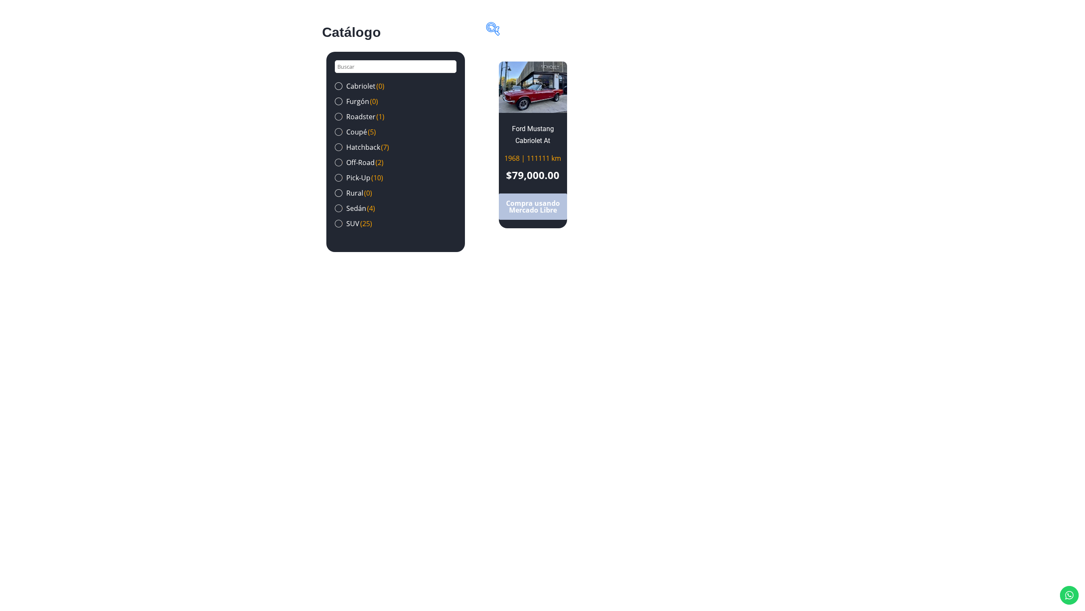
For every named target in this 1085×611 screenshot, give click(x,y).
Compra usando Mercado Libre (533, 207)
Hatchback (367, 147)
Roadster (365, 116)
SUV (359, 223)
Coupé (361, 132)
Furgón (362, 101)
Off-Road (365, 162)
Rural (359, 193)
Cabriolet (365, 86)
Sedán (360, 208)
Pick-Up (364, 177)
